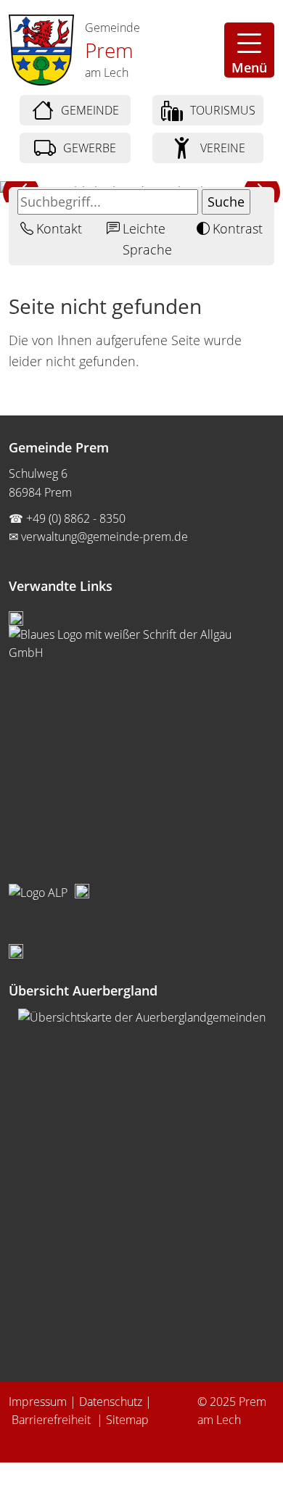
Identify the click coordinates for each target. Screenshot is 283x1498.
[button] (249, 50)
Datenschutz (110, 1402)
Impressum (38, 1402)
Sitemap (127, 1420)
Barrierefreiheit (53, 1420)
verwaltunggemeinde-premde (104, 537)
